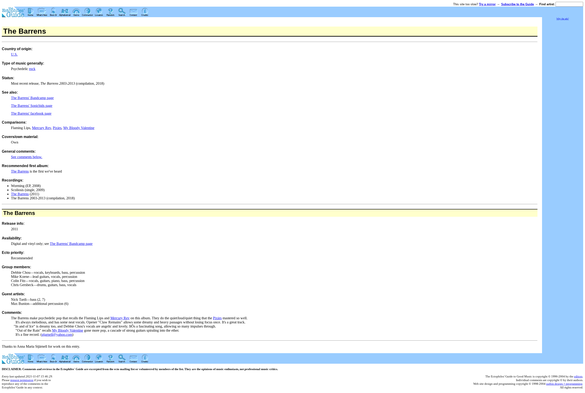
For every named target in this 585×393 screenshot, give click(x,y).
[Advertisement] (562, 89)
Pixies (57, 128)
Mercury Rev (41, 128)
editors (578, 376)
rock (32, 69)
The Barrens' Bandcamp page (32, 98)
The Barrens (20, 171)
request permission (21, 380)
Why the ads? (562, 18)
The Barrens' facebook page (31, 113)
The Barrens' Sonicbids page (31, 106)
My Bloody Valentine (78, 128)
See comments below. (26, 157)
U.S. (14, 54)
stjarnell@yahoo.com (57, 334)
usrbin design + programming (564, 383)
